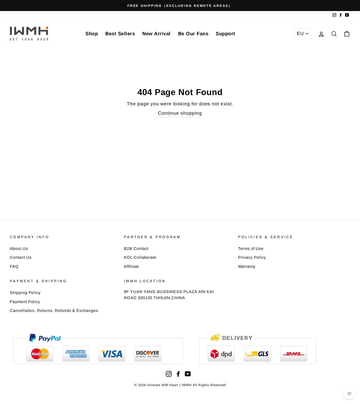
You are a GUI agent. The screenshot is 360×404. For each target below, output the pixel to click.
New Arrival (156, 33)
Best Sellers (120, 33)
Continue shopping (180, 113)
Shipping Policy (25, 292)
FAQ (14, 266)
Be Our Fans (193, 33)
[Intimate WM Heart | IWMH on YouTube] (188, 373)
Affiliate (131, 266)
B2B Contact (136, 248)
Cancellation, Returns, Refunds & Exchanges (54, 310)
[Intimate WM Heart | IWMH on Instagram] (169, 373)
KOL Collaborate (140, 257)
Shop (91, 33)
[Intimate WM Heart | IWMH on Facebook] (178, 373)
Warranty (246, 266)
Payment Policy (25, 301)
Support (225, 33)
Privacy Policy (252, 257)
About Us (19, 248)
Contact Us (21, 257)
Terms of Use (251, 248)
